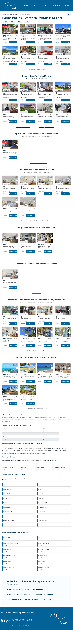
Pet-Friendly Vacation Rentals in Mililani (35, 221)
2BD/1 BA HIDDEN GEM (26, 318)
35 (43, 431)
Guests (19, 21)
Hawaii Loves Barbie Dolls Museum (11, 485)
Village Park (62, 119)
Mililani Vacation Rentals (39, 69)
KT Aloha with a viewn (43, 340)
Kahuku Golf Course (8, 507)
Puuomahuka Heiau (42, 520)
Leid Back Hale (24, 36)
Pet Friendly (8, 446)
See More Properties (36, 293)
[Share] (69, 14)
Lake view (14, 446)
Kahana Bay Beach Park (9, 494)
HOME (26, 5)
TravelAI (11, 625)
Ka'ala (39, 489)
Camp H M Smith (9, 379)
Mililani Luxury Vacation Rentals (23, 127)
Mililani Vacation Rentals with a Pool (38, 163)
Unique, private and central (27, 58)
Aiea (8, 39)
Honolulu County (27, 379)
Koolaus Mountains (42, 494)
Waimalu (42, 61)
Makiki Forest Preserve (8, 502)
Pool (3, 446)
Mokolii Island (41, 485)
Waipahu (8, 119)
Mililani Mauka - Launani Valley (13, 61)
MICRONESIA (56, 5)
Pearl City (61, 61)
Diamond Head (41, 525)
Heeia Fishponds (42, 511)
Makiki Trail (40, 498)
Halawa (24, 39)
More (27, 21)
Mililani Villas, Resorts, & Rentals (46, 127)
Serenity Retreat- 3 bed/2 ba (45, 116)
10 (43, 434)
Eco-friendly (21, 446)
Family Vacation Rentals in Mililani (37, 257)
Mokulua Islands (7, 498)
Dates (5, 21)
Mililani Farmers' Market (43, 502)
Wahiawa (43, 39)
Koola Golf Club (7, 516)
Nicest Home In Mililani (26, 246)
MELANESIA (45, 5)
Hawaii (4, 39)
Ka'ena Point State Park (9, 520)
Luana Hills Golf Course (43, 516)
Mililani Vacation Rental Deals (39, 350)
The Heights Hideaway (61, 318)
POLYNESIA (67, 5)
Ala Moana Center (7, 525)
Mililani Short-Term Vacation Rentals (38, 408)
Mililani (4, 61)
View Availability (13, 42)
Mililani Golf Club (7, 489)
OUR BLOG (35, 5)
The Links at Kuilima (42, 507)
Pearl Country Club (7, 511)
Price (12, 21)
